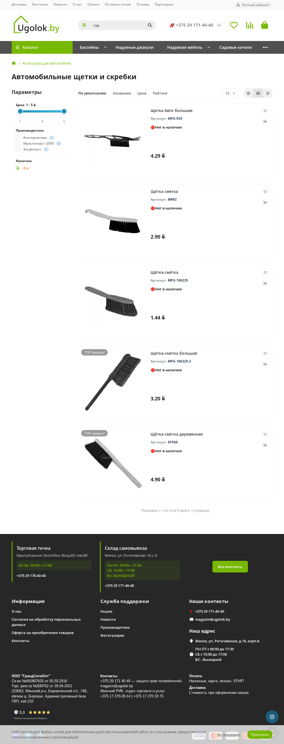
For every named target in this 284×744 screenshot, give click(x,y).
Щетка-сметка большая (174, 353)
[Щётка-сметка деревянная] (113, 463)
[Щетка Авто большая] (113, 140)
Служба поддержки (124, 601)
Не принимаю (228, 734)
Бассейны (89, 47)
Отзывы (142, 4)
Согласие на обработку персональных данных (46, 622)
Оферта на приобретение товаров (43, 632)
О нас (77, 4)
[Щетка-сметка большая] (113, 382)
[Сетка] (248, 93)
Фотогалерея (112, 635)
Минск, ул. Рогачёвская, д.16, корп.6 (227, 640)
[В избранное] (265, 110)
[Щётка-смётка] (113, 301)
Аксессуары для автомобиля (46, 63)
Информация (28, 601)
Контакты (40, 4)
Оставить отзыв (118, 4)
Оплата (93, 4)
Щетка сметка (164, 191)
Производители (115, 627)
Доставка (19, 4)
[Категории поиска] (84, 25)
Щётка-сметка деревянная (177, 434)
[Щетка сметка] (113, 220)
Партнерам (164, 4)
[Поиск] (149, 25)
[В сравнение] (265, 121)
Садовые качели (235, 47)
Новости (60, 4)
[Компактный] (267, 93)
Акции (106, 611)
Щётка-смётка (164, 272)
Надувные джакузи (134, 47)
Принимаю (260, 734)
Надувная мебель (184, 47)
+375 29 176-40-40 (31, 575)
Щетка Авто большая (171, 110)
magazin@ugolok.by (212, 619)
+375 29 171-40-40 (194, 25)
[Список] (258, 93)
